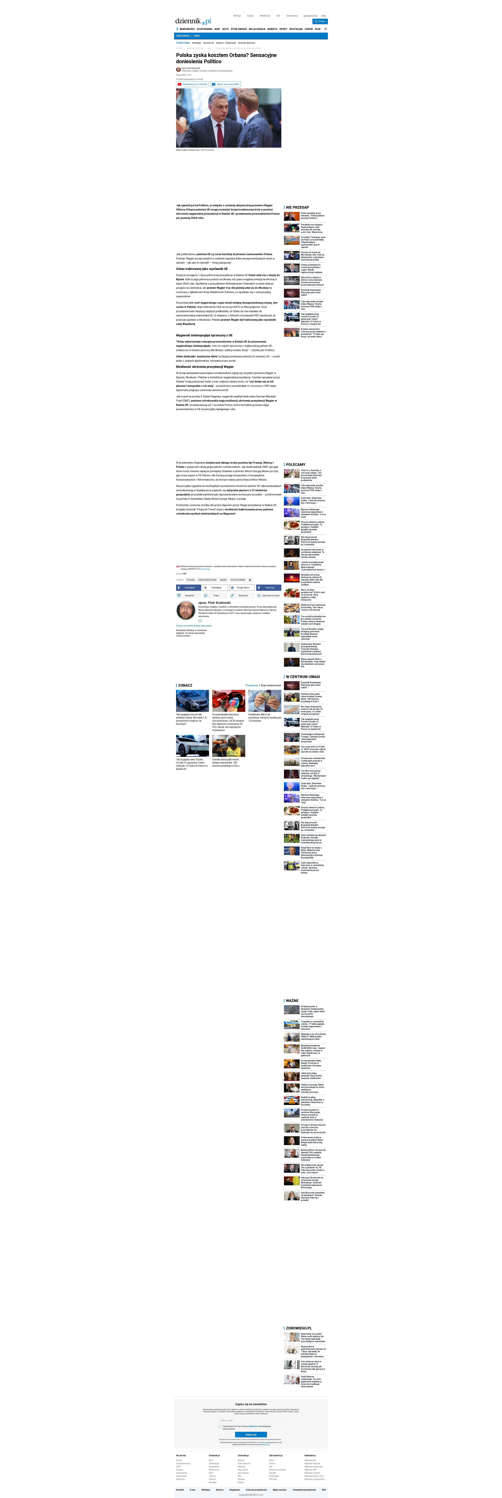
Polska (191, 580)
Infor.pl (179, 1460)
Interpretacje (181, 1476)
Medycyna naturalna (277, 1470)
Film (239, 1476)
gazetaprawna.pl (310, 16)
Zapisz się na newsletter (228, 84)
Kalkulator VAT (311, 1470)
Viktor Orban (237, 580)
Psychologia (274, 1476)
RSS (324, 1490)
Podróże (212, 1479)
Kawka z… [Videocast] (226, 43)
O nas (192, 1490)
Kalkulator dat (310, 1460)
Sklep (323, 16)
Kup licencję (205, 569)
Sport (211, 1473)
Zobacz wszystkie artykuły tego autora (194, 625)
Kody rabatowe (244, 1463)
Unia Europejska (207, 580)
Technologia (214, 1463)
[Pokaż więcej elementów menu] (325, 29)
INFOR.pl (237, 16)
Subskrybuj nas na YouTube (194, 84)
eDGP (178, 1467)
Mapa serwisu (280, 1490)
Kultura (241, 1482)
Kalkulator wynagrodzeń (315, 1479)
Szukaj (322, 21)
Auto (211, 1460)
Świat (197, 36)
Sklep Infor (180, 1479)
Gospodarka (214, 1467)
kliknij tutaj (266, 1445)
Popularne (252, 685)
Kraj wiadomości (271, 685)
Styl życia (273, 1479)
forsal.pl (250, 16)
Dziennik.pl (214, 1455)
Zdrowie (212, 1476)
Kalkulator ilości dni (312, 1463)
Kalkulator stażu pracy (314, 1467)
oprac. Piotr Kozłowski (207, 69)
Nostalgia (196, 43)
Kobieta (241, 1460)
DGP (278, 16)
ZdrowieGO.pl (292, 16)
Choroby (272, 1473)
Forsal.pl (179, 1470)
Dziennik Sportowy (246, 43)
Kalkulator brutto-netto (314, 1476)
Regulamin (235, 1490)
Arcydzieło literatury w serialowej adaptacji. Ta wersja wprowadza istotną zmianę (191, 633)
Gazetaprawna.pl (183, 1463)
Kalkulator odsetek (312, 1473)
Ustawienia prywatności (304, 1490)
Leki (270, 1467)
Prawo (271, 1460)
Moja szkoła (243, 1470)
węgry (223, 580)
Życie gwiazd (243, 1473)
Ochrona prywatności (256, 1490)
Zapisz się (251, 1434)
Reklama (206, 1490)
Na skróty (181, 1455)
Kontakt (180, 1490)
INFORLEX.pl (265, 16)
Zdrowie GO (208, 43)
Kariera (219, 1490)
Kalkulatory (310, 1455)
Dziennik (179, 48)
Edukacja (241, 1467)
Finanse (272, 1463)
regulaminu (253, 1426)
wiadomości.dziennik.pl (194, 48)
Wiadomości (183, 36)
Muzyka (241, 1479)
